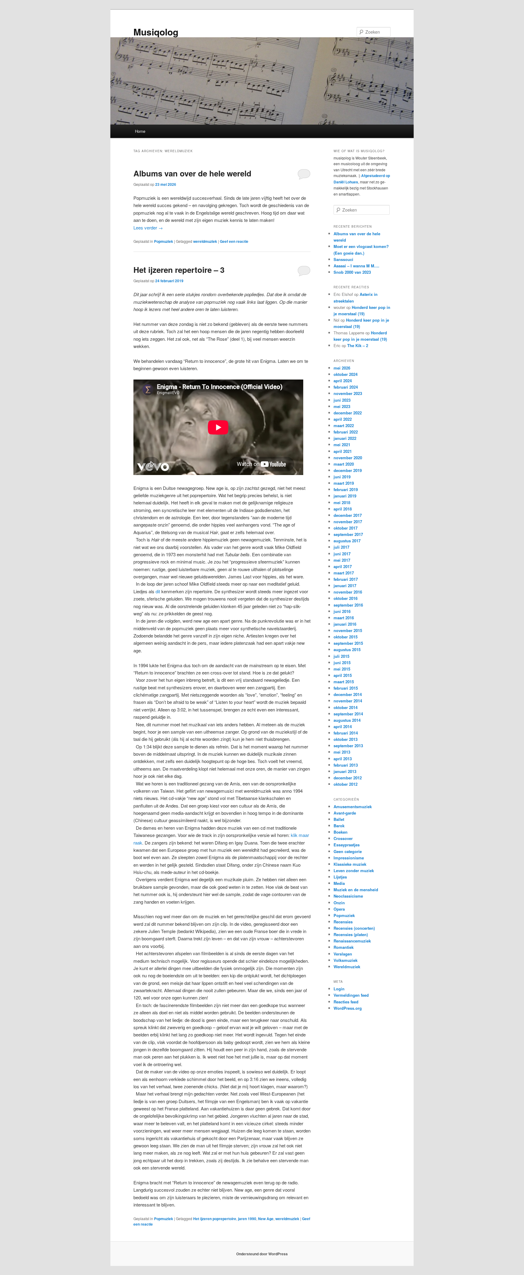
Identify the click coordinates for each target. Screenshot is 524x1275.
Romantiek (344, 947)
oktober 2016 (346, 598)
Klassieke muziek (350, 864)
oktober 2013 (346, 739)
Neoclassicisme (348, 896)
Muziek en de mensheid (356, 889)
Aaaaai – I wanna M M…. (356, 266)
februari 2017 (346, 579)
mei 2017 (342, 560)
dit (158, 591)
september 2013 (348, 745)
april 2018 (343, 509)
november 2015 (348, 630)
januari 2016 (345, 624)
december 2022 (348, 413)
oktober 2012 (346, 784)
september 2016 (348, 605)
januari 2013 (345, 771)
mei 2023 (342, 406)
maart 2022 (344, 425)
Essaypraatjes (347, 845)
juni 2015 (342, 662)
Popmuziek (163, 241)
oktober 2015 (346, 637)
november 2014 (348, 701)
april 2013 (343, 758)
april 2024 (343, 380)
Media (339, 883)
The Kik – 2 (357, 345)
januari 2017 (345, 585)
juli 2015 (341, 656)
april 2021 (343, 451)
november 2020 (348, 457)
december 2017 (348, 515)
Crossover (343, 838)
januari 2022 (345, 438)
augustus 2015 (347, 649)
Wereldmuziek (347, 966)
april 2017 (343, 566)
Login (339, 989)
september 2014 (348, 714)
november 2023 (348, 393)
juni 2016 (342, 611)
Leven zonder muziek (354, 870)
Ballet (339, 819)
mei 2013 (342, 752)
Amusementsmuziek (353, 806)
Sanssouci (343, 259)
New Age (266, 1218)
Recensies (343, 922)
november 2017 (348, 521)
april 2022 (343, 419)
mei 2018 (342, 502)
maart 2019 (344, 483)
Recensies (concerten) (354, 928)
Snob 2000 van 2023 (352, 272)
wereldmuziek (205, 241)
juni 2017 (342, 554)
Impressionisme (349, 858)
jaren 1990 (247, 1218)
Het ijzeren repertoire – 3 (178, 269)
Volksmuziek (346, 960)
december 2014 (348, 694)
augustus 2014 (347, 720)
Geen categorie (348, 851)
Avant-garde (345, 813)
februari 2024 (346, 387)
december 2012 (348, 778)
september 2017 (348, 534)
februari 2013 (346, 765)
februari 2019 (346, 489)
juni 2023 (342, 400)
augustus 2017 (347, 541)
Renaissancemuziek (352, 941)
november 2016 (348, 592)
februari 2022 (346, 432)
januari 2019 (345, 496)
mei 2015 (342, 669)
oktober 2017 (346, 528)
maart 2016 (344, 618)
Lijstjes (340, 877)
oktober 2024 (346, 374)
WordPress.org (348, 1008)
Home (140, 131)
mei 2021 (342, 444)
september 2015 (348, 643)
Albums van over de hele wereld (192, 173)
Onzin (339, 902)
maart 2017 (344, 573)
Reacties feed (346, 1002)
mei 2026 (342, 368)
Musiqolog (155, 31)
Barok (339, 825)
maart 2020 (344, 464)
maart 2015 (344, 681)
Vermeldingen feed (351, 995)
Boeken (341, 832)
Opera (339, 909)
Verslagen (343, 954)
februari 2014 (346, 733)
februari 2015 (346, 688)
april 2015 (343, 675)
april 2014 (343, 726)
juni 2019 (342, 477)
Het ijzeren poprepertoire (214, 1218)
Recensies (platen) (351, 934)
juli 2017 (341, 547)
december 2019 (348, 470)
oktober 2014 (346, 707)
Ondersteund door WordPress (262, 1254)
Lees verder (148, 227)
